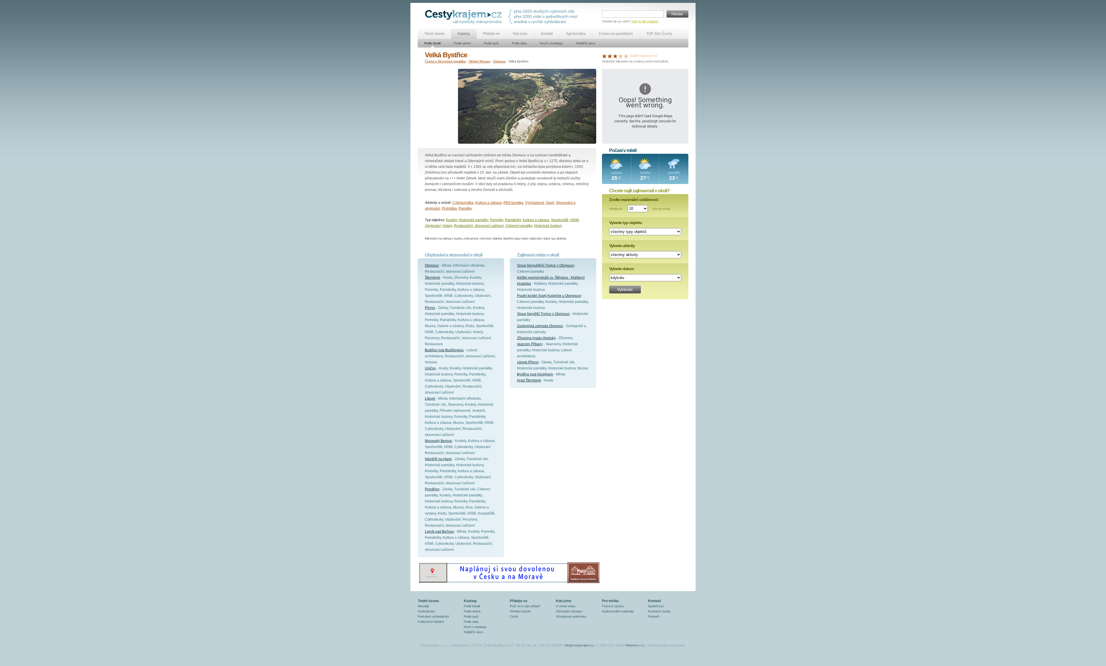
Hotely (447, 226)
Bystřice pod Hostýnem (535, 374)
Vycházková (534, 203)
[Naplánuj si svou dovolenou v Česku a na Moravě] (509, 583)
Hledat (677, 14)
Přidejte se (491, 34)
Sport (550, 203)
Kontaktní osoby (659, 611)
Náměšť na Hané (438, 459)
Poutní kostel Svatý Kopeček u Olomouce (549, 296)
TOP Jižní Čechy (659, 34)
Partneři (653, 616)
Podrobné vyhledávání (433, 616)
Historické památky (473, 220)
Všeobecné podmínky (571, 616)
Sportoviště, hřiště (565, 220)
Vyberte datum (621, 268)
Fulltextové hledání (431, 621)
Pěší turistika (513, 203)
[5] (626, 56)
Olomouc (499, 61)
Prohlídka (449, 208)
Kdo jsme (520, 34)
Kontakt (547, 34)
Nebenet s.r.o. (635, 645)
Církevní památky (518, 226)
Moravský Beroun (438, 441)
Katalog (464, 34)
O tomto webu (565, 606)
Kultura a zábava (488, 203)
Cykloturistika (463, 203)
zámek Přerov (528, 362)
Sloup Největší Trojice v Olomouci (543, 314)
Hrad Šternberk (529, 380)
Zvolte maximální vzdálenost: (634, 199)
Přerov (430, 308)
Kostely (451, 220)
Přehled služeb (520, 611)
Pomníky (496, 220)
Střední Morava (479, 61)
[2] (609, 56)
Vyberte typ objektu (625, 222)
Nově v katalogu (551, 43)
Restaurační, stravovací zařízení (479, 226)
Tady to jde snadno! (644, 21)
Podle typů (491, 43)
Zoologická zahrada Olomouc (540, 326)
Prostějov (432, 489)
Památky (465, 208)
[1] (604, 56)
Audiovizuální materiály (618, 611)
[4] (620, 56)
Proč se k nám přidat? (525, 606)
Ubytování (433, 226)
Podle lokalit (432, 43)
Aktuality (423, 606)
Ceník (514, 616)
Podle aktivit (462, 43)
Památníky (513, 220)
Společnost (656, 606)
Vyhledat (625, 289)
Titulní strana (434, 34)
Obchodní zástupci (569, 611)
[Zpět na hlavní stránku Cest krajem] (464, 16)
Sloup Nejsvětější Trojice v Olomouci (545, 265)
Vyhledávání (426, 611)
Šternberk (432, 278)
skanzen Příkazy (530, 344)
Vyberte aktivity (622, 245)
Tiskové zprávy (613, 606)
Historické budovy (548, 226)
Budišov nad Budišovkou (444, 350)
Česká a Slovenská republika (445, 61)
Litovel (430, 398)
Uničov (430, 368)
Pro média (610, 601)
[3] (615, 56)
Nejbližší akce (585, 43)
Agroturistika (576, 34)
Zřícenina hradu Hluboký (536, 338)
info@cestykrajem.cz (579, 645)
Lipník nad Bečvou (439, 532)
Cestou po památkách (616, 34)
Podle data (519, 43)
